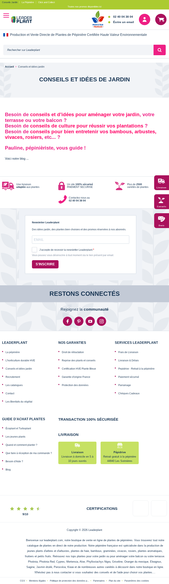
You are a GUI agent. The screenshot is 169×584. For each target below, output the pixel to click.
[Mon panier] (161, 19)
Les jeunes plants (15, 436)
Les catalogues (14, 385)
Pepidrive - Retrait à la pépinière (136, 368)
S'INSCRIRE (45, 264)
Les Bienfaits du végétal (19, 401)
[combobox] (78, 50)
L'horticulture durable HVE (20, 360)
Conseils (161, 207)
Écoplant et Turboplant (18, 428)
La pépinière (13, 352)
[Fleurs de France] (98, 19)
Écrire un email (123, 22)
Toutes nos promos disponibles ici (84, 6)
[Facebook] (67, 321)
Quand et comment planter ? (21, 445)
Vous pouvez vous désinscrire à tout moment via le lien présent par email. (73, 255)
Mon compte (144, 19)
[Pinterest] (78, 321)
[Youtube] (90, 321)
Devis (161, 226)
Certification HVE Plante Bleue (79, 368)
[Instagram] (101, 321)
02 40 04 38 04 (123, 16)
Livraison (162, 188)
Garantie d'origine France (76, 377)
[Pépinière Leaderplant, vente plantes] (24, 20)
